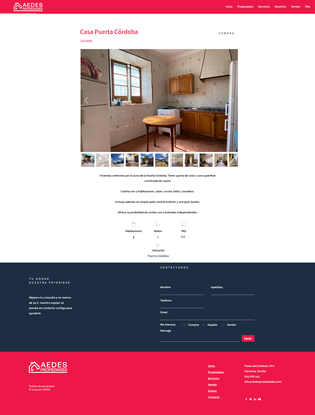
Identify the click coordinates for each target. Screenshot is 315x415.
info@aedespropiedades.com (263, 381)
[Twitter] (250, 399)
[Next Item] (232, 100)
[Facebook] (246, 399)
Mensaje (165, 331)
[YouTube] (259, 399)
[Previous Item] (86, 100)
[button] (245, 7)
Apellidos (217, 287)
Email (163, 312)
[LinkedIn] (255, 399)
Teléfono (166, 300)
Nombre (165, 287)
